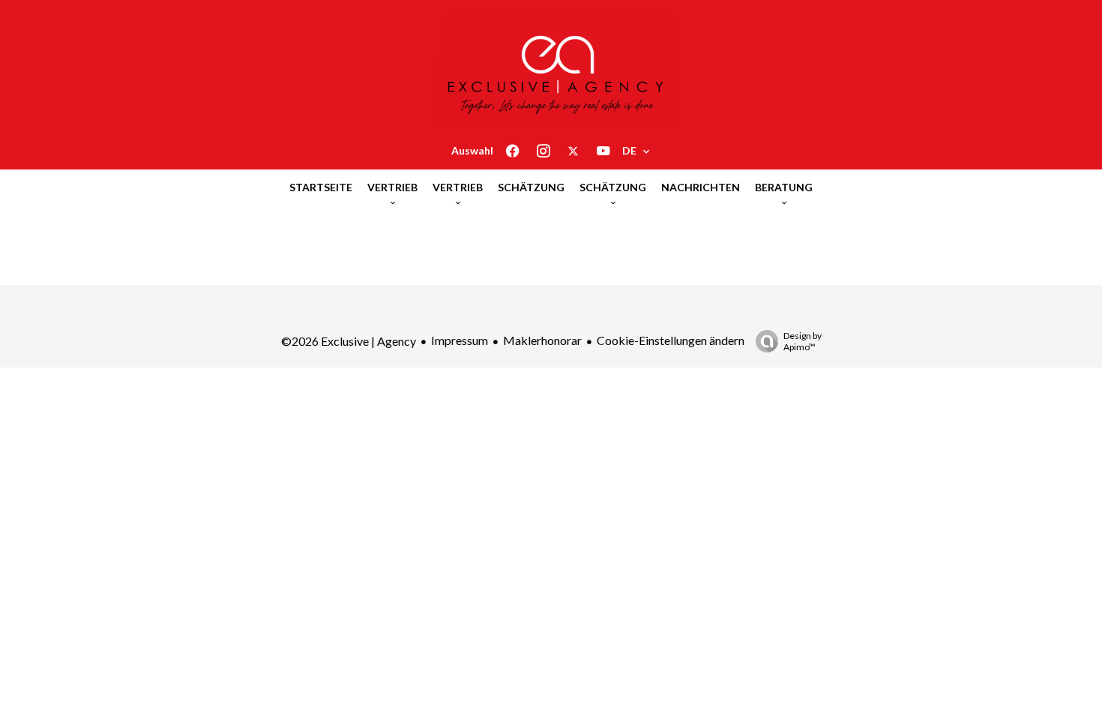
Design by (802, 341)
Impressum (459, 340)
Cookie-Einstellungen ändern (670, 340)
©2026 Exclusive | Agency (348, 341)
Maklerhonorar (542, 340)
